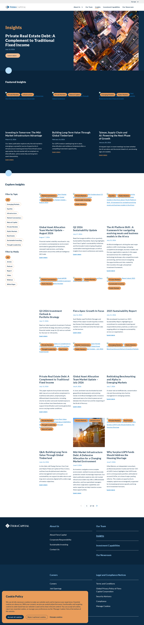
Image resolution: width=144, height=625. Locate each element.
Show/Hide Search (137, 7)
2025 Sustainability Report (122, 310)
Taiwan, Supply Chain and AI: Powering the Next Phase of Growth (114, 135)
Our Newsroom (128, 7)
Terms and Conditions (105, 583)
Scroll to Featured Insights (8, 70)
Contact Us (54, 549)
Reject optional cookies (37, 617)
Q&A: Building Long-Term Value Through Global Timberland (53, 455)
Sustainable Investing (59, 544)
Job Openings (56, 588)
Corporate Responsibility (60, 539)
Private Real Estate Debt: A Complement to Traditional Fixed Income (54, 379)
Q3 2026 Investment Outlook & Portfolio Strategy (50, 313)
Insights (98, 7)
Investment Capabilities (111, 7)
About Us (54, 526)
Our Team (89, 7)
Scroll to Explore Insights (8, 173)
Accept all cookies (15, 617)
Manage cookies (56, 617)
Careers (54, 575)
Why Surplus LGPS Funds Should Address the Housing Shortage (120, 455)
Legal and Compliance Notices (111, 575)
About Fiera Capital (58, 535)
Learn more (14, 55)
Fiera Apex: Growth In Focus (88, 310)
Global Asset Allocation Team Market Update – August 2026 (52, 230)
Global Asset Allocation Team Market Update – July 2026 (86, 379)
